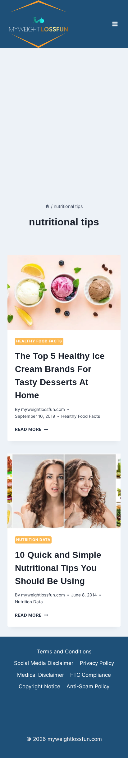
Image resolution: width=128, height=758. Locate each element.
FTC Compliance (90, 675)
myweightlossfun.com (43, 409)
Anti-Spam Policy (87, 686)
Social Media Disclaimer (43, 663)
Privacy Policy (97, 663)
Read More (31, 429)
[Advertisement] (64, 115)
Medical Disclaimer (40, 675)
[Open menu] (115, 24)
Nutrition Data (33, 539)
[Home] (47, 206)
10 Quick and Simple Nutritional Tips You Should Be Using (58, 568)
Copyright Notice (39, 686)
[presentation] (64, 293)
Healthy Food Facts (39, 341)
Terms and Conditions (64, 651)
